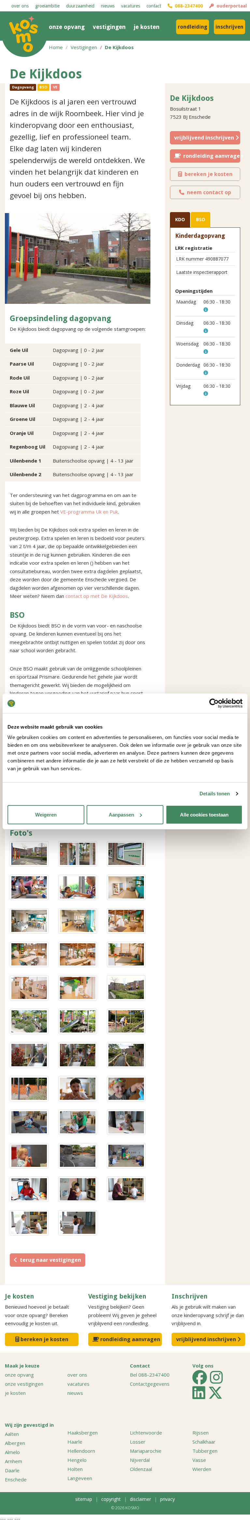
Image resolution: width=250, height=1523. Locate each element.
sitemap (83, 1499)
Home (56, 47)
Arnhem (13, 1461)
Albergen (15, 1443)
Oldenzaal (141, 1469)
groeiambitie (47, 5)
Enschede (16, 1479)
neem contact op (207, 192)
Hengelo (77, 1460)
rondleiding (192, 27)
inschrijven (229, 27)
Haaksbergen (82, 1432)
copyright (111, 1499)
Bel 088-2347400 (150, 1374)
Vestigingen (84, 47)
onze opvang (67, 26)
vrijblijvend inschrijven (204, 137)
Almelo (12, 1452)
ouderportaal (230, 5)
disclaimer (140, 1499)
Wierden (201, 1469)
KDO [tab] (180, 219)
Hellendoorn (81, 1451)
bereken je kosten (207, 174)
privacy (167, 1499)
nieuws (108, 5)
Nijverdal (140, 1460)
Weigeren (46, 814)
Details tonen (215, 793)
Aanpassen (121, 814)
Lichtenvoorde (146, 1432)
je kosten (147, 26)
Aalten (12, 1434)
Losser (138, 1441)
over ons (20, 5)
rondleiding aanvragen (210, 155)
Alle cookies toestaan (204, 814)
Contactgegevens (150, 1384)
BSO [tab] (200, 219)
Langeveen (79, 1478)
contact (153, 5)
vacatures (130, 5)
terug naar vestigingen (49, 1259)
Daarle (12, 1470)
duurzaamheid (80, 5)
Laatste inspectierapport (202, 272)
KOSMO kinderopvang (24, 34)
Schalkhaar (203, 1441)
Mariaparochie (145, 1451)
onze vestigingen (24, 1384)
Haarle (74, 1441)
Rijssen (200, 1432)
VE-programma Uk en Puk (89, 511)
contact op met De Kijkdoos (96, 596)
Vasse (199, 1460)
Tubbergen (204, 1451)
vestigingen (109, 26)
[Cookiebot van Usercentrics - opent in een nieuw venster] (214, 703)
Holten (75, 1469)
